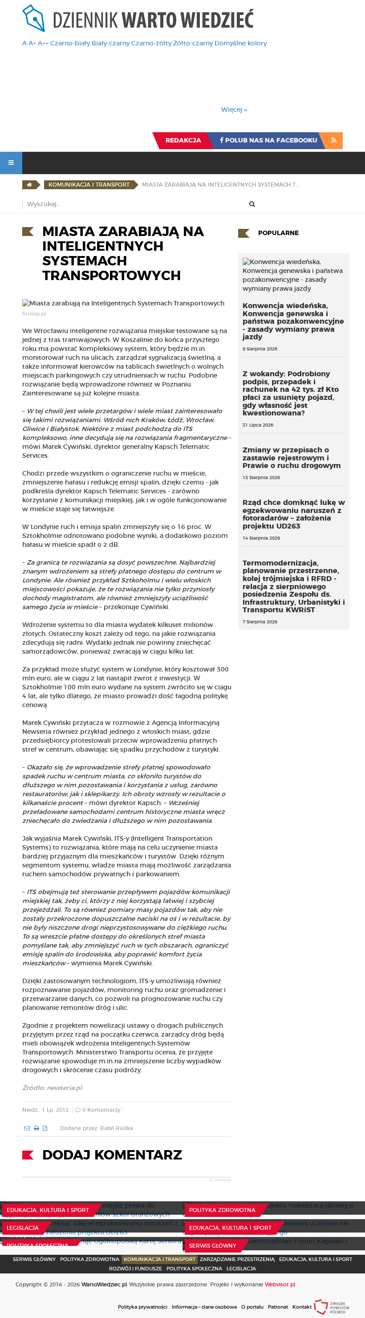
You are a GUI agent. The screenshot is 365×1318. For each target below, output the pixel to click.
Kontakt (302, 1307)
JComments (220, 1180)
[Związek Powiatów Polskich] (331, 1307)
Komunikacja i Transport (159, 1259)
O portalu (252, 1307)
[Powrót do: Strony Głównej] (29, 184)
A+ (32, 44)
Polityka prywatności (142, 1307)
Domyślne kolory (241, 44)
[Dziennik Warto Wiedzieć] (138, 18)
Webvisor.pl (280, 1284)
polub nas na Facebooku (270, 141)
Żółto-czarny (193, 44)
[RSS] (334, 140)
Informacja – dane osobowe (204, 1307)
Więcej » (234, 110)
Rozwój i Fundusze (135, 1268)
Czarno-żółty (151, 44)
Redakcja (183, 141)
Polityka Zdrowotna (222, 1210)
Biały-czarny (111, 44)
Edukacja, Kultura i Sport (48, 1210)
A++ (43, 44)
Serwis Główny (34, 1259)
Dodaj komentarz (112, 1155)
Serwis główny (212, 1246)
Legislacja (23, 1228)
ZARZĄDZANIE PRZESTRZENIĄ (237, 1259)
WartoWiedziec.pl (104, 1284)
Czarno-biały (70, 44)
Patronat (278, 1307)
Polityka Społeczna (38, 1246)
